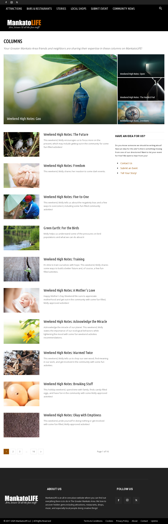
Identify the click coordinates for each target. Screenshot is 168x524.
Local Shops (78, 8)
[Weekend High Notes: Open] (141, 65)
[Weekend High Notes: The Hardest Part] (141, 89)
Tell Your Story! (128, 173)
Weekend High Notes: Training (64, 259)
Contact (144, 521)
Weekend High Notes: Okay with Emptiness (72, 415)
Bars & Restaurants (39, 8)
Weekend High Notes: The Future (66, 134)
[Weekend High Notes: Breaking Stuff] (21, 394)
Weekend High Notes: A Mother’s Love (69, 290)
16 (33, 451)
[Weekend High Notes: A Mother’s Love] (21, 300)
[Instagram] (11, 2)
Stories (61, 8)
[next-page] (41, 451)
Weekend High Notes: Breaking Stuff (68, 384)
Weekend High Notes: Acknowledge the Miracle (75, 321)
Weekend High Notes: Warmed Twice (68, 353)
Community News (124, 8)
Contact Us (126, 163)
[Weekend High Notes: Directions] (141, 112)
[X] (16, 2)
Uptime (154, 521)
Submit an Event (129, 168)
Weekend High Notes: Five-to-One (66, 197)
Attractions (14, 8)
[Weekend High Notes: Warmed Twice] (21, 362)
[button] (160, 8)
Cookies (109, 521)
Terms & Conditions (93, 521)
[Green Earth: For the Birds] (21, 238)
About (134, 521)
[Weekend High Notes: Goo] (60, 91)
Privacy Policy (122, 521)
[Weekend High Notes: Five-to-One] (21, 206)
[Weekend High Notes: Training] (21, 269)
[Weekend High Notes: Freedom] (21, 175)
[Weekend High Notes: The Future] (21, 144)
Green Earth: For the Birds (61, 228)
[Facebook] (6, 2)
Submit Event (99, 8)
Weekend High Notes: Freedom (64, 165)
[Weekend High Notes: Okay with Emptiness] (21, 425)
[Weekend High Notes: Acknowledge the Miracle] (21, 331)
